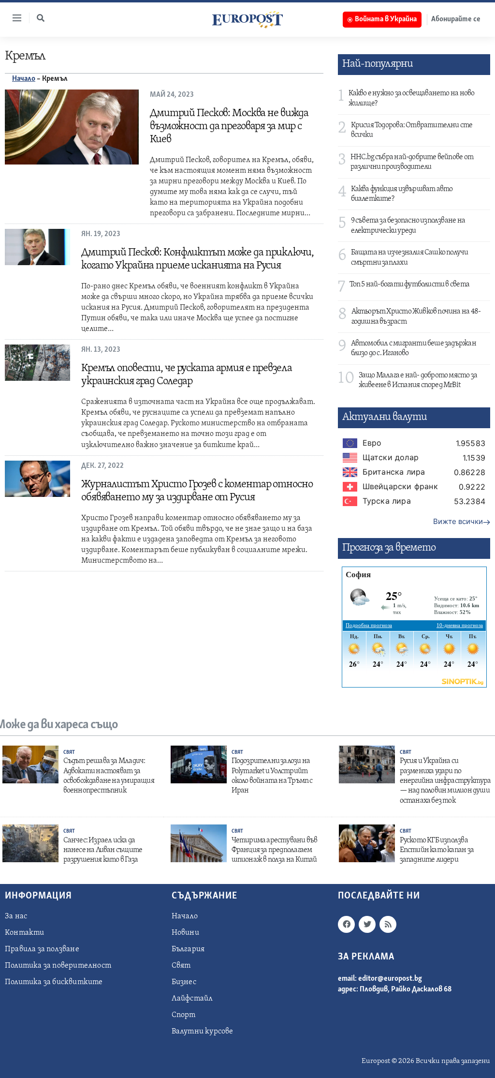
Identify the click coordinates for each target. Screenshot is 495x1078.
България (188, 949)
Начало (23, 79)
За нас (16, 916)
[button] (40, 18)
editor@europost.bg (390, 979)
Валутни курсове (202, 1031)
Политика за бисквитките (54, 982)
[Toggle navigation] (13, 18)
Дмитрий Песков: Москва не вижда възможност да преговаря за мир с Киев (229, 126)
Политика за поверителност (58, 966)
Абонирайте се (455, 19)
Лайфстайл (192, 999)
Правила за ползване (42, 949)
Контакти (24, 933)
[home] (247, 19)
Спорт (184, 1015)
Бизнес (184, 982)
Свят (69, 752)
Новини (185, 933)
